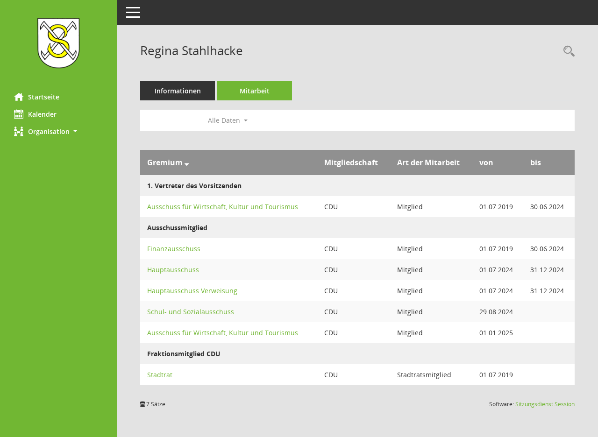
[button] (58, 131)
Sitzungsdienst (545, 404)
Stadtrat (159, 374)
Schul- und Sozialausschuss (190, 311)
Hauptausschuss (173, 269)
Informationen (178, 90)
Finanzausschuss (173, 248)
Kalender (42, 114)
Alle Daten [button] (225, 120)
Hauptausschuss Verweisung (192, 290)
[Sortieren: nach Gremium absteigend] (187, 162)
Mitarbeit (255, 90)
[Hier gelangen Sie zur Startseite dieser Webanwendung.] (58, 43)
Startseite (43, 96)
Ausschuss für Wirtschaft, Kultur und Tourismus (222, 206)
